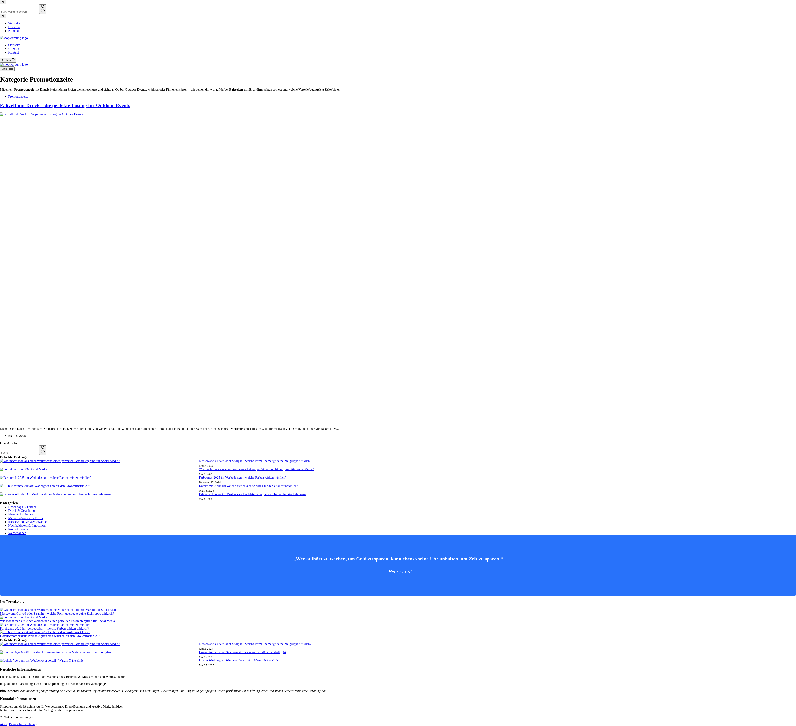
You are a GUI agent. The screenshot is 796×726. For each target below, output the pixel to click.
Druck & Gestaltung (21, 510)
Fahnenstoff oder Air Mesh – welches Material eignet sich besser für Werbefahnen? (252, 494)
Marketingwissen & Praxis (25, 518)
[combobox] (19, 453)
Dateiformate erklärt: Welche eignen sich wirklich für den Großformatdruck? (248, 485)
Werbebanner (17, 533)
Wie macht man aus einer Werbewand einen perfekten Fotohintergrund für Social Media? (256, 469)
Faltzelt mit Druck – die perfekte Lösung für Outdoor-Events (65, 105)
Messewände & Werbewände (27, 522)
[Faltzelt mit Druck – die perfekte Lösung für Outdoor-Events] (311, 114)
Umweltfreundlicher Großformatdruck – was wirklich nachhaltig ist (242, 652)
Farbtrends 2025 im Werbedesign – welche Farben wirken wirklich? (243, 477)
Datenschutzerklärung (23, 724)
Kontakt (13, 52)
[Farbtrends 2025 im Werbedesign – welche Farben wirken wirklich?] (46, 477)
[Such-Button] (42, 450)
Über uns (14, 48)
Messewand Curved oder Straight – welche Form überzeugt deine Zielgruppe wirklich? (255, 461)
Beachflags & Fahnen (22, 507)
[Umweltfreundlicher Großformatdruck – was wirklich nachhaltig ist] (55, 652)
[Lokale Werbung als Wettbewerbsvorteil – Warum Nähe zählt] (41, 660)
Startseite (14, 45)
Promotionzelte (18, 96)
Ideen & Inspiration (21, 514)
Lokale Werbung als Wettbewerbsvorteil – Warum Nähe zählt (238, 660)
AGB (3, 724)
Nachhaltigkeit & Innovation (27, 525)
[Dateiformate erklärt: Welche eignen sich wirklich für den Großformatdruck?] (45, 486)
